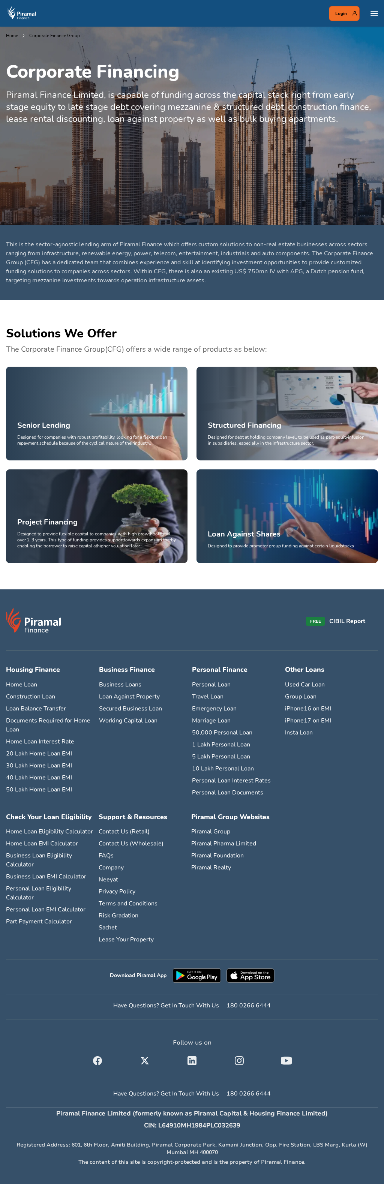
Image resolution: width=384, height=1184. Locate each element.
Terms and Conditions (128, 903)
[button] (192, 126)
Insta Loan (299, 732)
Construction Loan (30, 696)
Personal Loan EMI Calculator (46, 909)
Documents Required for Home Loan (48, 725)
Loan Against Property (129, 696)
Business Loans (120, 684)
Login (341, 13)
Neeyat (108, 879)
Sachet (108, 927)
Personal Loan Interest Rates (231, 780)
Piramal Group (210, 831)
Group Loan (300, 696)
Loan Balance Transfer (36, 708)
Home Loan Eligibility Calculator (49, 831)
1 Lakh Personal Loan (221, 744)
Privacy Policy (117, 891)
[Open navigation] (374, 13)
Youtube (286, 1059)
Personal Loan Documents (227, 792)
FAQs (106, 855)
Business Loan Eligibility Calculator (39, 860)
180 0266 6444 (248, 1005)
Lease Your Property (126, 939)
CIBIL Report (347, 621)
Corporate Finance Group (54, 36)
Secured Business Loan (130, 708)
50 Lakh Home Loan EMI (39, 789)
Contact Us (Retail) (124, 831)
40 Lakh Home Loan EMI (39, 777)
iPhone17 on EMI (308, 720)
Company (111, 867)
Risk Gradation (118, 915)
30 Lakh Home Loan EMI (39, 765)
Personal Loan (211, 684)
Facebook (97, 1059)
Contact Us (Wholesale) (131, 843)
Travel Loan (208, 696)
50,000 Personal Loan (222, 732)
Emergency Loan (214, 708)
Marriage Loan (211, 720)
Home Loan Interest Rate (40, 741)
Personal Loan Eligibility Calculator (38, 893)
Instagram (239, 1059)
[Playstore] (196, 975)
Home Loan (21, 684)
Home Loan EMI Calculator (42, 843)
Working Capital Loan (128, 720)
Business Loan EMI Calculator (46, 876)
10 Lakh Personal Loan (223, 768)
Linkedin (192, 1059)
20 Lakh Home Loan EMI (39, 753)
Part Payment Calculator (39, 921)
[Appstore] (250, 975)
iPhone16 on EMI (308, 708)
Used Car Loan (305, 684)
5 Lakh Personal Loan (221, 756)
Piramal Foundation (217, 855)
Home (12, 36)
